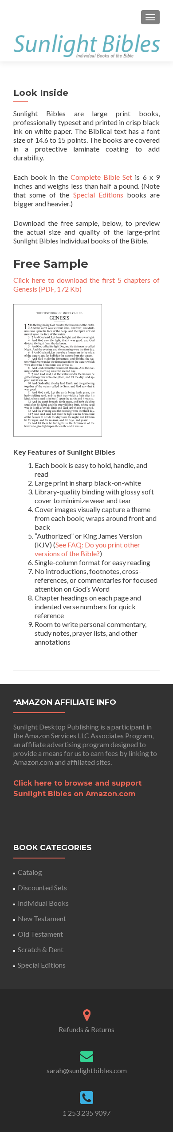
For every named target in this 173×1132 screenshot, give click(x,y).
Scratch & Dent (40, 949)
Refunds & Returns (86, 1029)
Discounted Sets (42, 887)
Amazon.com (33, 762)
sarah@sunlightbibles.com (87, 1070)
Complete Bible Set (101, 177)
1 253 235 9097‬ (86, 1113)
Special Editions (98, 194)
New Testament (42, 918)
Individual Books (43, 903)
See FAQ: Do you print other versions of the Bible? (87, 549)
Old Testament (40, 934)
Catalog (30, 872)
